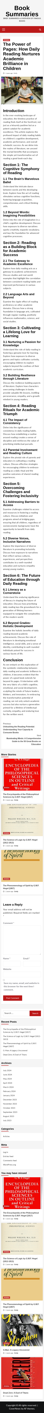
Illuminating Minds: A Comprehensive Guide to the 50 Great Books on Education (23, 739)
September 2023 (10, 1112)
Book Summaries (22, 11)
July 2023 (7, 1121)
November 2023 (10, 1104)
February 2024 (9, 1091)
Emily (15, 73)
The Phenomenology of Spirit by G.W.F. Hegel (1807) (20, 1044)
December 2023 (10, 1100)
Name (6, 959)
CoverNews (15, 1409)
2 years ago (10, 800)
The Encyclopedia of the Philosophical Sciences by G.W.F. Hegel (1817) (19, 1030)
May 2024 (7, 1079)
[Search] (40, 29)
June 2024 (7, 1075)
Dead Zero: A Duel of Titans (15, 1055)
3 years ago (9, 73)
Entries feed (8, 1156)
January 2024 (9, 1096)
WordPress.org (9, 1165)
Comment (8, 923)
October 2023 (9, 1108)
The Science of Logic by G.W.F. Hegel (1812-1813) (22, 1037)
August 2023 (8, 1116)
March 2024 (8, 1087)
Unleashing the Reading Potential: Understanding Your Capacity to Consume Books (19, 728)
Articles (6, 40)
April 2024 (7, 1083)
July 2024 (7, 1071)
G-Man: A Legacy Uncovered (15, 1051)
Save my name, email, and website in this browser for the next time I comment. (21, 986)
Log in (5, 1152)
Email (26, 959)
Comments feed (10, 1161)
